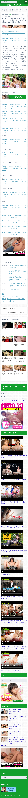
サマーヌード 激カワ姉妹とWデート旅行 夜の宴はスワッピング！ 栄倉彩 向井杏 (17, 271)
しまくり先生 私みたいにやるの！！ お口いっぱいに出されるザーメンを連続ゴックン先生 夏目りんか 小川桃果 (17, 278)
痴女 (9, 301)
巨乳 (23, 298)
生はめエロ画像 (6, 215)
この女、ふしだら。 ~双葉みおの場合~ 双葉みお (13, 479)
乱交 (3, 262)
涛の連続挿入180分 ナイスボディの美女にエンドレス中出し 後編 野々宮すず (17, 285)
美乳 (13, 301)
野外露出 (17, 301)
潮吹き (4, 301)
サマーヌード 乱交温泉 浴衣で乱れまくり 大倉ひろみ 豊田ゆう (17, 266)
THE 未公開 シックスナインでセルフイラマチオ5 (17, 726)
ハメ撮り (9, 298)
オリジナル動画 (6, 296)
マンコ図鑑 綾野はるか (7, 574)
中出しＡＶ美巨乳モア (14, 5)
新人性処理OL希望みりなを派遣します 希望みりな (17, 711)
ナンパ (4, 298)
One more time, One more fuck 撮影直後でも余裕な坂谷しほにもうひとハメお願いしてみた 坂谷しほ (13, 741)
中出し (15, 298)
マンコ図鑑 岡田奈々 (14, 732)
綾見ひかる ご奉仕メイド (9, 308)
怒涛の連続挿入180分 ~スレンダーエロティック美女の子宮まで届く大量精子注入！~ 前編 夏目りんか (14, 622)
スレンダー (18, 296)
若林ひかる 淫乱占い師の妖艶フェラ (16, 312)
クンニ (12, 296)
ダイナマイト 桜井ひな (14, 289)
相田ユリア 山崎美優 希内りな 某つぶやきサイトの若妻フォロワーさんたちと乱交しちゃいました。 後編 (14, 33)
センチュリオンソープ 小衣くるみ (10, 670)
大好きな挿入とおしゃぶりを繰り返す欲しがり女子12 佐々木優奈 (13, 719)
